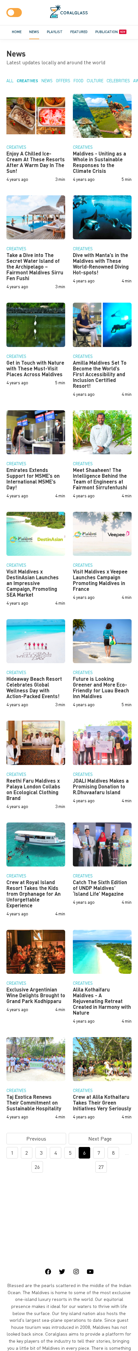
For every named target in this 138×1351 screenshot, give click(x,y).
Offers (63, 80)
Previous (36, 1138)
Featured (79, 32)
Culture (95, 80)
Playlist (55, 32)
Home (17, 32)
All (9, 80)
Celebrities (118, 80)
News (34, 32)
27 (101, 1167)
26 (37, 1167)
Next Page (100, 1138)
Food (78, 80)
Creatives (27, 80)
